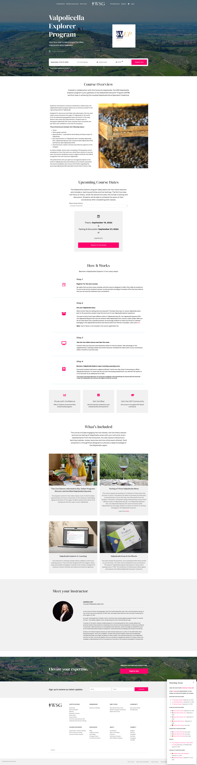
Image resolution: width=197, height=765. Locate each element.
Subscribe (141, 689)
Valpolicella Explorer (177, 757)
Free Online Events (94, 738)
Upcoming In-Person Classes (77, 730)
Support (123, 4)
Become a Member (94, 708)
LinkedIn (132, 740)
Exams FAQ (72, 715)
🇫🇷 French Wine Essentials (178, 731)
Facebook (133, 734)
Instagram (133, 738)
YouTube (132, 736)
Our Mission (113, 730)
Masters (71, 711)
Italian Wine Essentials (178, 734)
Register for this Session (98, 245)
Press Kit (112, 734)
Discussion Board (135, 708)
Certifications (60, 4)
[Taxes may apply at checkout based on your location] (122, 61)
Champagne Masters (178, 702)
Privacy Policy (154, 762)
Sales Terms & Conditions (142, 762)
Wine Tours (83, 4)
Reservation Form (115, 711)
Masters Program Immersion (118, 709)
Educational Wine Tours (116, 708)
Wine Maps (92, 734)
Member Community (72, 4)
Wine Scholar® (73, 709)
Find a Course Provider (75, 732)
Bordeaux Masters (177, 704)
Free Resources (115, 4)
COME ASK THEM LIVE (188, 688)
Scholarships (134, 709)
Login (132, 4)
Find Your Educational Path (77, 719)
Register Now (139, 62)
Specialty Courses (74, 713)
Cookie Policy (164, 762)
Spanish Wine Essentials (179, 736)
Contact (132, 732)
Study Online (73, 717)
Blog (90, 730)
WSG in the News (115, 732)
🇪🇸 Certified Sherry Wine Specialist (180, 753)
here (138, 323)
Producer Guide (93, 732)
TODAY (175, 691)
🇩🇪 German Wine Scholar (178, 725)
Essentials (72, 708)
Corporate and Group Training (77, 721)
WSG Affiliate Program (116, 738)
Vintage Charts (93, 736)
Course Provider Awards (76, 734)
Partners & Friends (115, 736)
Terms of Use (131, 762)
